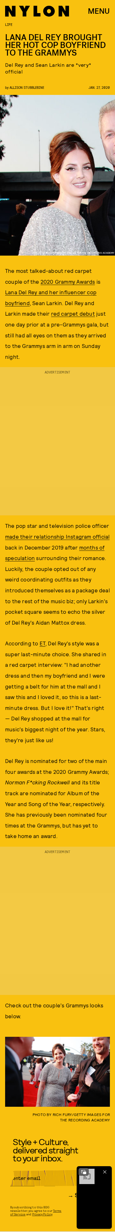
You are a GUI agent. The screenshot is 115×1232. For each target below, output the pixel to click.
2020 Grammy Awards (68, 281)
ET (42, 643)
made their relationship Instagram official (57, 536)
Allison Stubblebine (27, 87)
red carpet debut (73, 313)
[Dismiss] (105, 1172)
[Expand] (84, 1172)
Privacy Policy (42, 1214)
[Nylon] (37, 11)
